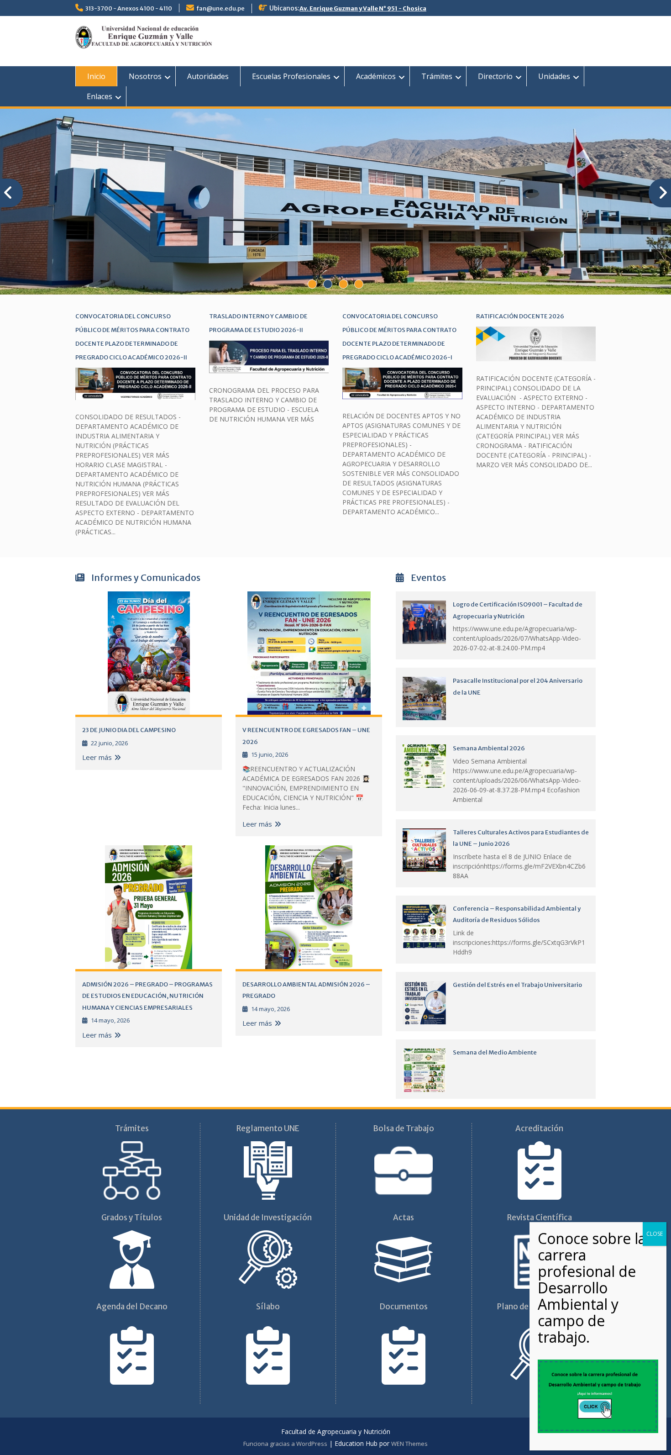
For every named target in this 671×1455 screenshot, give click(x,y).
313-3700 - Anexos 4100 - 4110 (128, 8)
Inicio (96, 76)
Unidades (554, 76)
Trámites (436, 76)
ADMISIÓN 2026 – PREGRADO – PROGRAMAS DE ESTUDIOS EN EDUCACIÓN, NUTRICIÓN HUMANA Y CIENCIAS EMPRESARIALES (147, 996)
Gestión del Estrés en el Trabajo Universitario (517, 985)
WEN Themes (409, 1443)
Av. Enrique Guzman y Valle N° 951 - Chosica (362, 8)
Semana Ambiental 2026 (489, 748)
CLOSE (654, 1234)
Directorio (495, 76)
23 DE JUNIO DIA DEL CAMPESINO (129, 730)
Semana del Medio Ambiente (495, 1052)
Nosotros (145, 76)
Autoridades (208, 76)
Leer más (97, 757)
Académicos (376, 76)
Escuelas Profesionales (291, 76)
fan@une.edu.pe (220, 8)
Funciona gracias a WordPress (285, 1443)
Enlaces (99, 96)
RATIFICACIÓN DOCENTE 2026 (520, 316)
